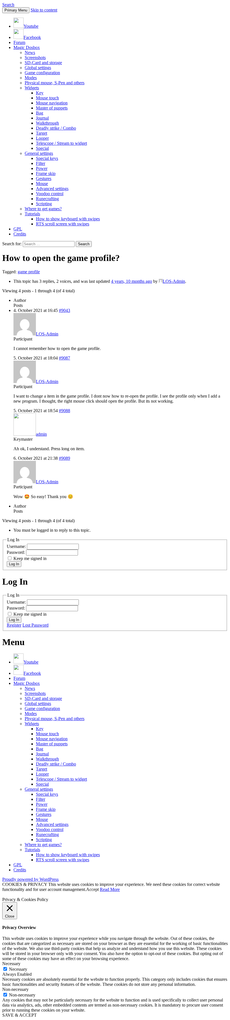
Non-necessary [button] (15, 989)
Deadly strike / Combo (56, 128)
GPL (17, 229)
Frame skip (46, 173)
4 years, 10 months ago (131, 281)
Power (41, 168)
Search (8, 4)
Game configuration (42, 72)
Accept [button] (92, 889)
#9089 (64, 458)
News (30, 52)
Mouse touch (47, 97)
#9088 (64, 410)
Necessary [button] (11, 963)
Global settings (38, 67)
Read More (110, 889)
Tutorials (32, 213)
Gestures (43, 178)
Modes (31, 77)
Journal (42, 118)
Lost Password (35, 625)
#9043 (64, 310)
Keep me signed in (30, 558)
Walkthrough (47, 123)
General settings (39, 153)
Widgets (32, 87)
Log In (14, 564)
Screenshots (35, 57)
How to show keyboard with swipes (68, 218)
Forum (19, 42)
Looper (42, 138)
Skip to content (44, 10)
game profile (29, 271)
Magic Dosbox (26, 47)
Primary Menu (15, 10)
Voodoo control (49, 193)
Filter (40, 163)
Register (14, 625)
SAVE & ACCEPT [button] (19, 1015)
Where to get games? (43, 208)
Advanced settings (52, 188)
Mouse (42, 183)
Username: (17, 546)
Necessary (18, 969)
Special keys (47, 158)
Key (39, 92)
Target (41, 133)
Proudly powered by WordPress (30, 879)
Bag (39, 113)
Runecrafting (47, 198)
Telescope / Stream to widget (61, 143)
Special (42, 148)
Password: (16, 552)
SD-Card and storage (43, 62)
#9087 (64, 358)
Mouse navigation (52, 103)
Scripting (44, 203)
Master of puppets (52, 108)
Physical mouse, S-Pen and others (54, 82)
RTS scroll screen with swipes (62, 223)
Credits (19, 234)
